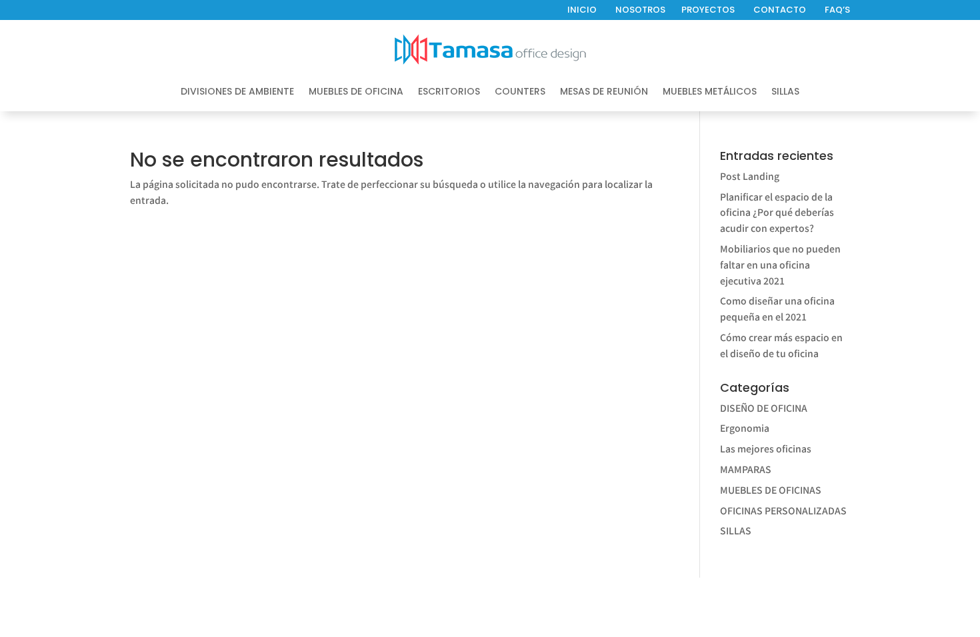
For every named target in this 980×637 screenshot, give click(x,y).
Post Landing (749, 176)
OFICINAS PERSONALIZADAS (783, 510)
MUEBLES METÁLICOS (710, 92)
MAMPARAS (745, 469)
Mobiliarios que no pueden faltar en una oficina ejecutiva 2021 (780, 264)
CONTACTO (779, 9)
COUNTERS (520, 92)
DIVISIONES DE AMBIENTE (237, 92)
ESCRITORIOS (449, 92)
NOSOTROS (640, 9)
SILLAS (785, 92)
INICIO (582, 9)
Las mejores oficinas (765, 448)
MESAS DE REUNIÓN (604, 92)
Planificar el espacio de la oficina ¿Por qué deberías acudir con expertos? (777, 212)
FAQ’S (837, 9)
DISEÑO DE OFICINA (763, 407)
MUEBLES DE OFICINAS (770, 489)
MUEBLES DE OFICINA (356, 92)
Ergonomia (744, 427)
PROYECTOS (708, 9)
